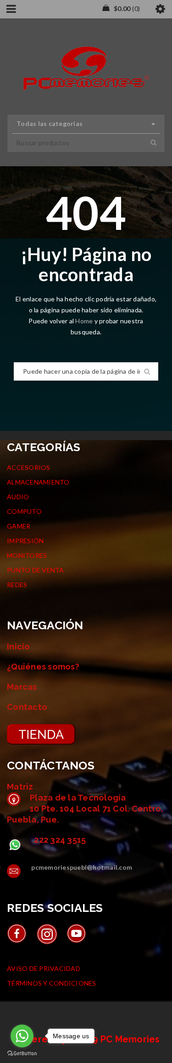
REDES (17, 585)
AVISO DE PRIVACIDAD (43, 968)
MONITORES (27, 555)
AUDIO (18, 497)
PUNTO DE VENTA (35, 570)
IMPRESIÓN (25, 541)
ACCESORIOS (28, 467)
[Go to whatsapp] (22, 1036)
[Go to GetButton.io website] (22, 1054)
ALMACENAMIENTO (38, 482)
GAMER (18, 526)
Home (84, 321)
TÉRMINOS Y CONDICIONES (51, 983)
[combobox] (86, 124)
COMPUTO (24, 511)
